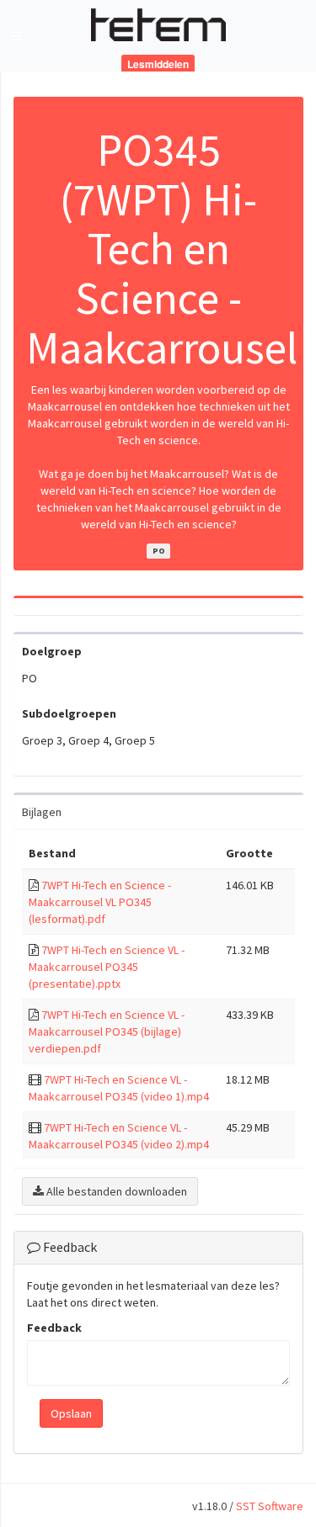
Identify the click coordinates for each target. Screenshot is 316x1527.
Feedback (54, 1327)
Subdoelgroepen (69, 713)
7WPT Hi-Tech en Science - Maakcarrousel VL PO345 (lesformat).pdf (100, 901)
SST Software (269, 1506)
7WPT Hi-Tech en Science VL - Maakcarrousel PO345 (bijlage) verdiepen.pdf (107, 1031)
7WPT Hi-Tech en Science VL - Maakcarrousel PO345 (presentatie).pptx (107, 966)
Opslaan (71, 1413)
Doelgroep (52, 651)
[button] (17, 36)
